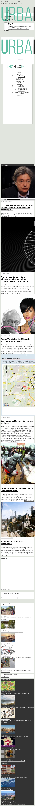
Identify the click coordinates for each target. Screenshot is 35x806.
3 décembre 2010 (7, 538)
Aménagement (8, 19)
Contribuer (11, 25)
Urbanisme (7, 16)
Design (6, 20)
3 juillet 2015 (5, 273)
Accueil (6, 11)
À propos (6, 22)
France (10, 13)
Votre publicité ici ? (6, 589)
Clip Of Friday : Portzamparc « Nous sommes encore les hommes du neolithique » (17, 207)
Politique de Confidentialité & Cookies (18, 29)
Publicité (10, 23)
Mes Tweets (5, 677)
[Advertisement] (17, 114)
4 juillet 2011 (5, 485)
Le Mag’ (6, 12)
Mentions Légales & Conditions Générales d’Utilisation (21, 89)
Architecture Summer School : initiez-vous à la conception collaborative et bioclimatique (14, 279)
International (11, 15)
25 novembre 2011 (7, 417)
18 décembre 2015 (7, 202)
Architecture (7, 18)
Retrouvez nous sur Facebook (10, 593)
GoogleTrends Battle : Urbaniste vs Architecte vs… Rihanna (16, 340)
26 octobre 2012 (6, 335)
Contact (6, 30)
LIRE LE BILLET (12, 216)
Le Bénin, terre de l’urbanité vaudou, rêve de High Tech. (17, 489)
